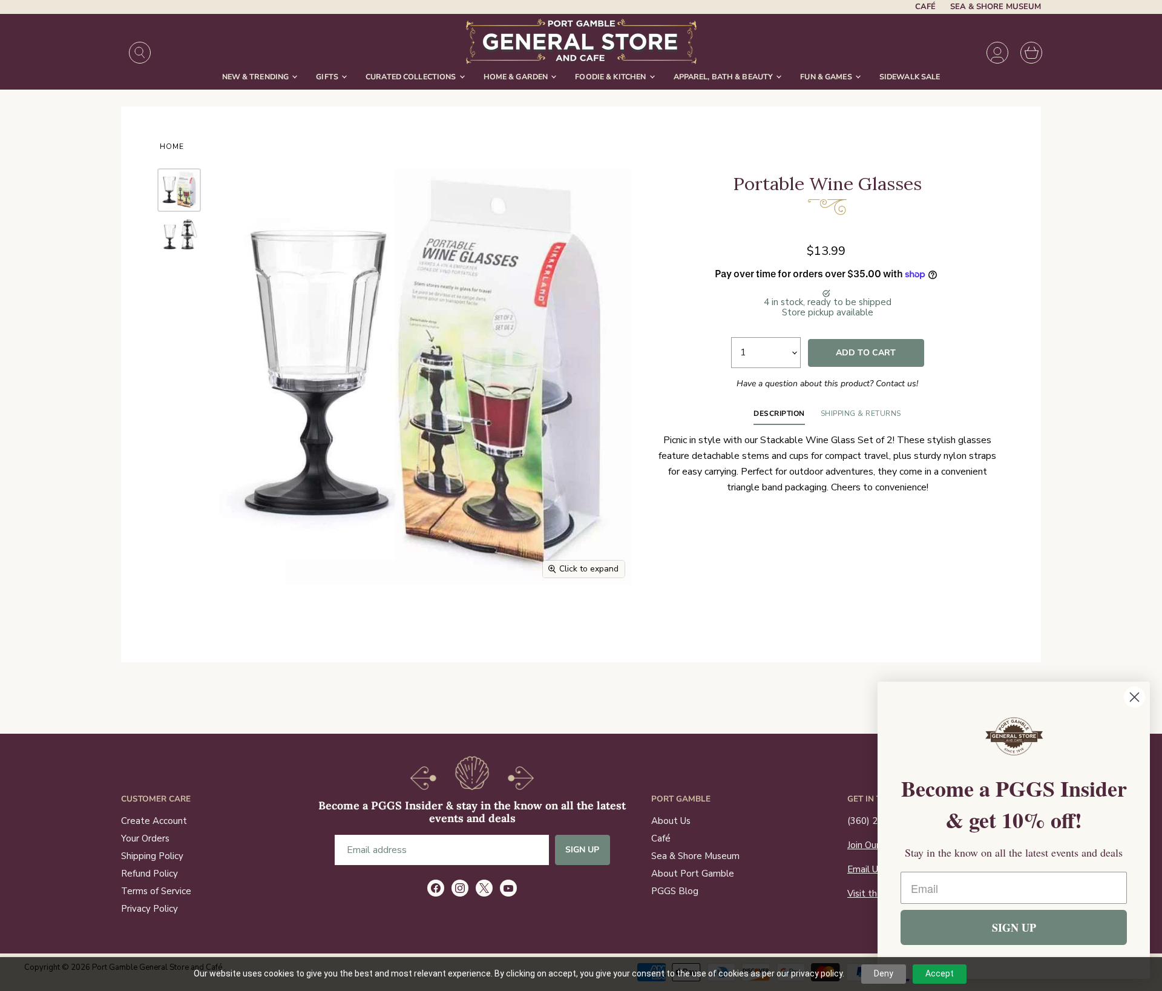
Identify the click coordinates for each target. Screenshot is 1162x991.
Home (172, 147)
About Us (671, 821)
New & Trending (256, 76)
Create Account (154, 821)
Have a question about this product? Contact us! (827, 383)
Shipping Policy (152, 856)
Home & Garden (517, 76)
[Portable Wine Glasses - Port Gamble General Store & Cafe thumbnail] (179, 190)
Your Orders (145, 838)
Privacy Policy (149, 909)
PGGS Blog (674, 891)
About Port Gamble (692, 874)
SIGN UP (1014, 927)
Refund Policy (149, 874)
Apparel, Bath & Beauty (724, 76)
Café (925, 7)
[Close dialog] (1134, 697)
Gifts (328, 76)
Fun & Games (827, 76)
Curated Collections (412, 76)
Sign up (582, 849)
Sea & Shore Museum (995, 7)
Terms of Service (156, 891)
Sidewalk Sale (909, 76)
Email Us (864, 869)
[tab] (779, 416)
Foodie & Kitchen (611, 76)
